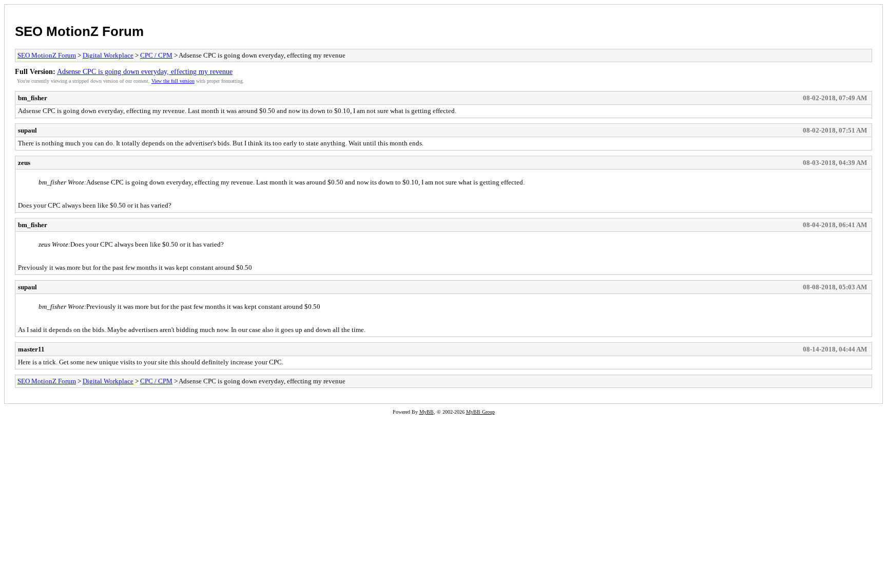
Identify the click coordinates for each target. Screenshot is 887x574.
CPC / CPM (156, 55)
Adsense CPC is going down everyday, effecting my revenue (145, 71)
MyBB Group (480, 412)
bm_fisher (32, 98)
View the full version (173, 81)
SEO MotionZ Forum (79, 31)
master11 (31, 349)
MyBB (426, 412)
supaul (27, 130)
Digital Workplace (108, 55)
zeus (24, 162)
